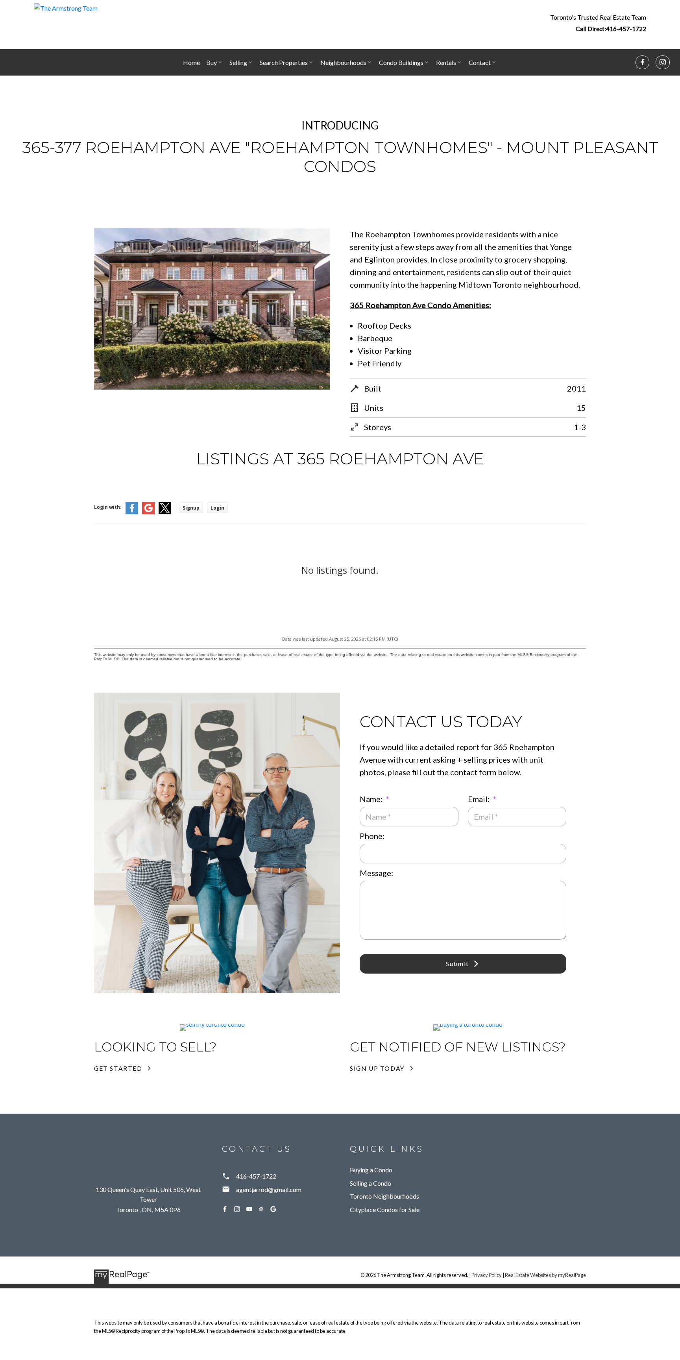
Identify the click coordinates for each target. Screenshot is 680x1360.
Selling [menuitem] (238, 62)
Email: (479, 799)
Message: (376, 873)
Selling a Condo (370, 1183)
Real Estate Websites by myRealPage (545, 1275)
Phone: (372, 836)
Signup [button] (191, 507)
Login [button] (217, 507)
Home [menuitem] (191, 62)
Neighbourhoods (343, 62)
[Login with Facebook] (132, 512)
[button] (598, 23)
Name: (372, 799)
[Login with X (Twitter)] (165, 512)
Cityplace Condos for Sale (384, 1209)
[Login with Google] (148, 512)
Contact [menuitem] (480, 62)
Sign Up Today (377, 1068)
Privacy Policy (486, 1275)
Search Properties (284, 62)
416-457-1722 (626, 28)
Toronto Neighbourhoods (384, 1196)
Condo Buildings (401, 62)
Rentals (446, 62)
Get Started (118, 1068)
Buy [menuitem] (211, 62)
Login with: (108, 507)
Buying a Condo (371, 1169)
